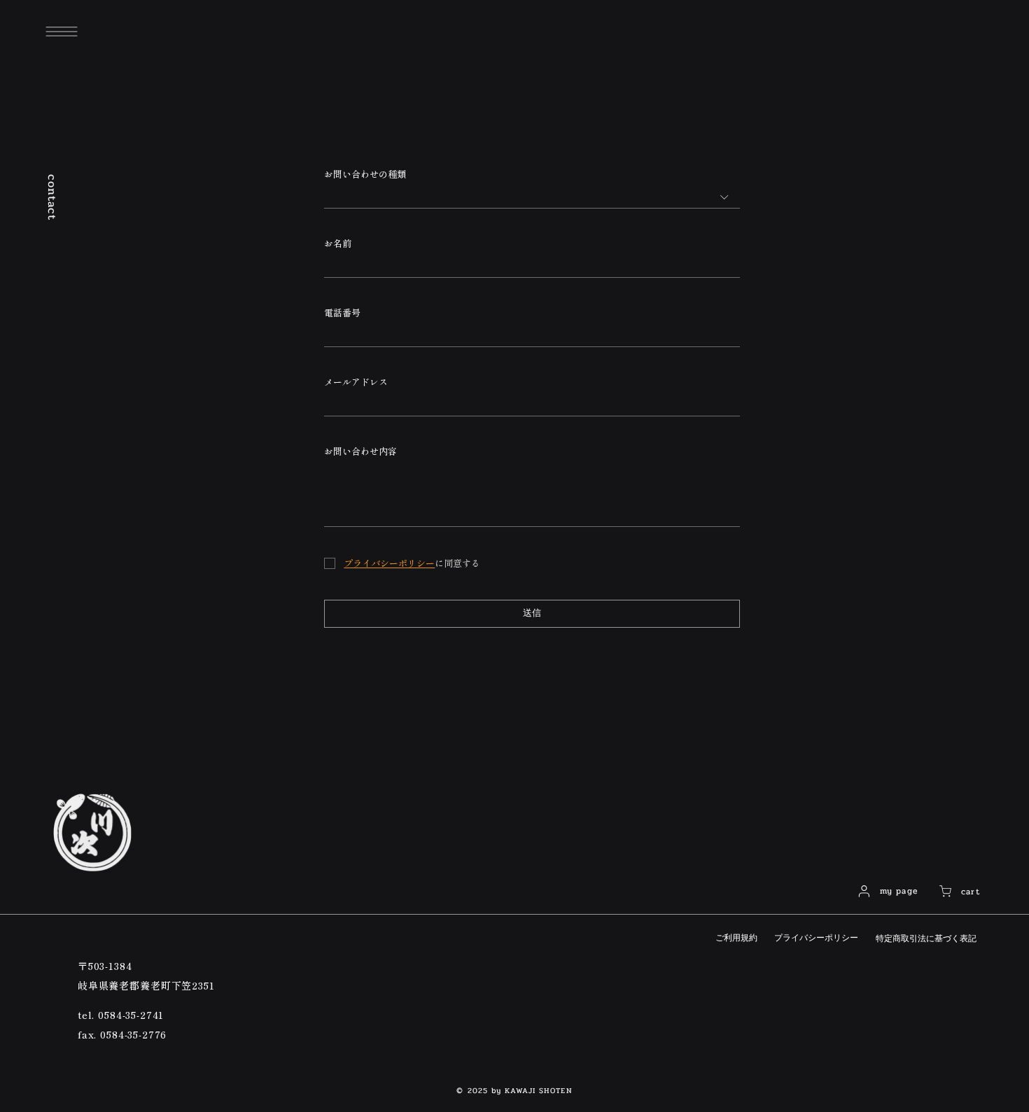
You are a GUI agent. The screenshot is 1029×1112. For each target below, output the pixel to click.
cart (970, 891)
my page (899, 891)
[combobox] (531, 197)
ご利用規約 (736, 937)
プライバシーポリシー (816, 937)
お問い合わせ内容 (360, 451)
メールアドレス (356, 382)
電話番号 (342, 312)
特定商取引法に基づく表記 (926, 938)
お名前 (337, 243)
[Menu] (61, 31)
